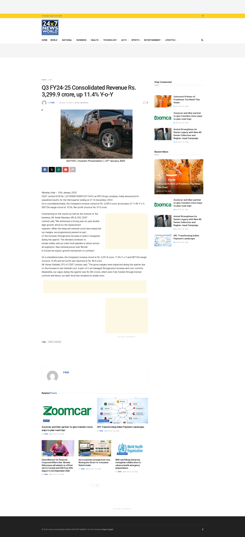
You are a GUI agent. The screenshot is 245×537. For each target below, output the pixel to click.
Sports (135, 40)
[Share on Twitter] (52, 169)
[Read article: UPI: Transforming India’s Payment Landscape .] (122, 410)
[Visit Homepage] (50, 27)
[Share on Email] (66, 169)
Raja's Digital (108, 529)
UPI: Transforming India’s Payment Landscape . (121, 427)
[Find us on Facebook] (202, 16)
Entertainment (152, 40)
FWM (52, 103)
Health (95, 40)
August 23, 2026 (94, 469)
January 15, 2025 (65, 103)
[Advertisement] (122, 6)
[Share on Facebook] (45, 169)
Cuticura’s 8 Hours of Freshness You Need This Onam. (187, 99)
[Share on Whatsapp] (59, 169)
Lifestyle (170, 40)
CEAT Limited (54, 342)
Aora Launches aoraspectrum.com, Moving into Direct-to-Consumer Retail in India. (94, 462)
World (53, 40)
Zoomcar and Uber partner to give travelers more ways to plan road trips (188, 116)
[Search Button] (202, 40)
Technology (110, 40)
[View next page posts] (97, 485)
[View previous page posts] (92, 485)
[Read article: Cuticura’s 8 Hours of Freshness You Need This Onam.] (162, 101)
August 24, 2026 (57, 434)
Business (81, 40)
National (67, 40)
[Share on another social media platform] (72, 169)
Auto (124, 40)
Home (44, 40)
